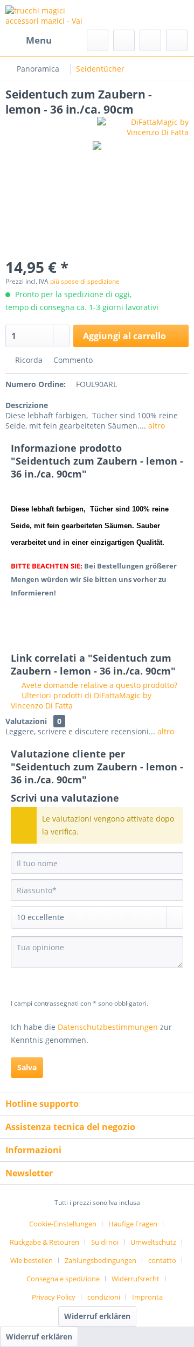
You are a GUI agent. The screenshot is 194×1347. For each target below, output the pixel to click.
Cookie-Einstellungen (62, 1224)
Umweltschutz (153, 1242)
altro (155, 425)
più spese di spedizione (85, 281)
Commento (72, 360)
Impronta (147, 1297)
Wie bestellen (31, 1260)
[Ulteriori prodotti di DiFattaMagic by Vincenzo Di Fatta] (143, 126)
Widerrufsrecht (136, 1278)
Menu (39, 40)
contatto (162, 1260)
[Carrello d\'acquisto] (177, 40)
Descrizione (26, 405)
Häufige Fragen (132, 1224)
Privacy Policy (53, 1297)
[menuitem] (28, 40)
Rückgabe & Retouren (44, 1242)
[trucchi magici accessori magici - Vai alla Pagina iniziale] (51, 14)
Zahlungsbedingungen (100, 1260)
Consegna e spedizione (63, 1278)
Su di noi (105, 1242)
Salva (27, 1067)
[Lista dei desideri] (124, 40)
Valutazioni (26, 721)
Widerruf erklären (97, 1316)
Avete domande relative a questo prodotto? (98, 685)
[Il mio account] (150, 40)
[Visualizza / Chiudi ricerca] (97, 40)
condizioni (103, 1297)
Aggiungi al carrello (124, 336)
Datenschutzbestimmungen (108, 1027)
